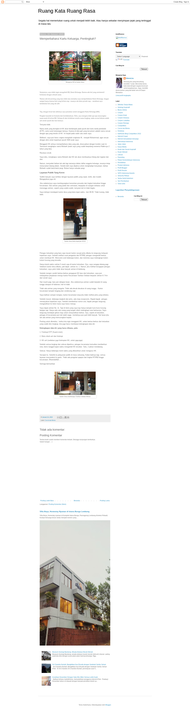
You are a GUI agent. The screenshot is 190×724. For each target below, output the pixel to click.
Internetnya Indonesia (125, 141)
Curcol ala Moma (50, 420)
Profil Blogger (122, 168)
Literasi (120, 155)
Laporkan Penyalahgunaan (127, 190)
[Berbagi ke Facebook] (65, 417)
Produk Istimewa (123, 165)
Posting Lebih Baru (47, 501)
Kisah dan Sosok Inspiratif (127, 149)
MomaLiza (130, 78)
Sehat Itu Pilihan (123, 176)
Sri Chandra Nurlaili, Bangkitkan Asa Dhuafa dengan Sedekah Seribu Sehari (79, 664)
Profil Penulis (122, 170)
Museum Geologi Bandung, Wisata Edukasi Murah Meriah (72, 652)
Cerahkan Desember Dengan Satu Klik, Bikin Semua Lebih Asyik (75, 677)
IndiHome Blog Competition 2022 (129, 134)
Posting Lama (105, 501)
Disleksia (121, 131)
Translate (126, 60)
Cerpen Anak (122, 115)
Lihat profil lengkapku (123, 95)
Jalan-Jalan (122, 144)
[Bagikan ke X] (63, 417)
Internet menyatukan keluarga (128, 139)
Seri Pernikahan (123, 181)
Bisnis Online (122, 110)
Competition (122, 126)
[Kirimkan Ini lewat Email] (58, 417)
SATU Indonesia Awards (126, 173)
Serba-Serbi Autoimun (125, 178)
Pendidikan (122, 162)
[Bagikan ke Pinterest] (68, 417)
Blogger (108, 705)
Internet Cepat (123, 136)
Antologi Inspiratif (124, 107)
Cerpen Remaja (123, 123)
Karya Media (122, 147)
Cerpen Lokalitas (124, 120)
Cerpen (120, 113)
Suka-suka (121, 184)
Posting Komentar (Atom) (57, 504)
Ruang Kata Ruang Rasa (66, 11)
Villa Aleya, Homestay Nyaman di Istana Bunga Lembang (64, 511)
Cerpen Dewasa (123, 118)
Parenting (121, 157)
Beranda (77, 501)
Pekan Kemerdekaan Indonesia (129, 160)
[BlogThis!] (60, 417)
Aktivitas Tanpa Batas (125, 105)
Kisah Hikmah (122, 152)
